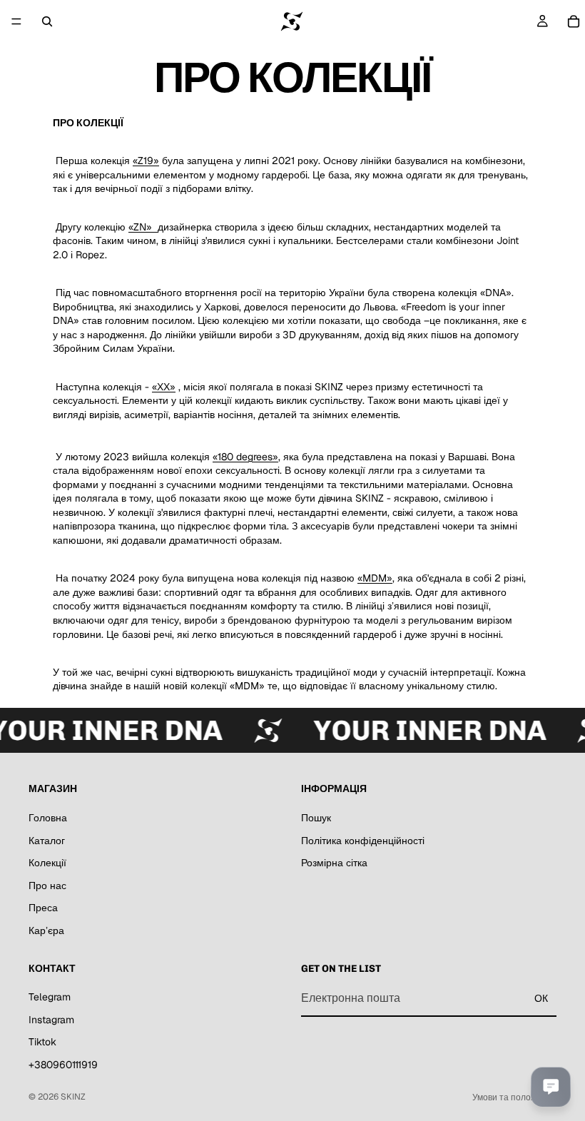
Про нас (47, 885)
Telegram (50, 997)
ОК (541, 998)
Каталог (47, 840)
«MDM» (374, 578)
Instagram (51, 1019)
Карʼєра (46, 930)
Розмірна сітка (334, 862)
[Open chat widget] (551, 1087)
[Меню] (16, 21)
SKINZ (73, 1096)
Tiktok (42, 1042)
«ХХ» (164, 386)
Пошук (316, 817)
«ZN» (143, 226)
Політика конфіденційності (362, 840)
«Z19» (146, 160)
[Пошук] (47, 21)
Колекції (47, 862)
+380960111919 (63, 1064)
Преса (43, 908)
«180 (224, 456)
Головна (48, 817)
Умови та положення (514, 1097)
